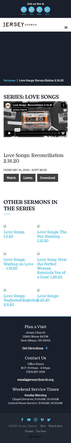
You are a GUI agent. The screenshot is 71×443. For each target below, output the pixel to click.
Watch (11, 178)
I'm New (41, 431)
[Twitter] (48, 420)
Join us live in (35, 3)
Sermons (9, 80)
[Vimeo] (42, 420)
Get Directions (33, 348)
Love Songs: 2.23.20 (48, 298)
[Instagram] (35, 420)
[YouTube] (29, 420)
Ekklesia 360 (35, 436)
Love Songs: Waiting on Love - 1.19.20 (18, 264)
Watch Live (55, 426)
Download (47, 178)
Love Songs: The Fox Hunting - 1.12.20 (52, 236)
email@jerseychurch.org (35, 379)
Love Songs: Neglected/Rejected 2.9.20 (21, 300)
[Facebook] (22, 420)
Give (43, 426)
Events (29, 431)
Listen (28, 178)
